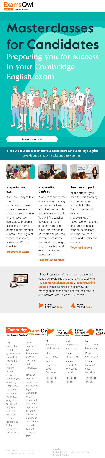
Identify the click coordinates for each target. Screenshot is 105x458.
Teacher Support (81, 247)
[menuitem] (57, 449)
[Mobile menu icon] (100, 5)
